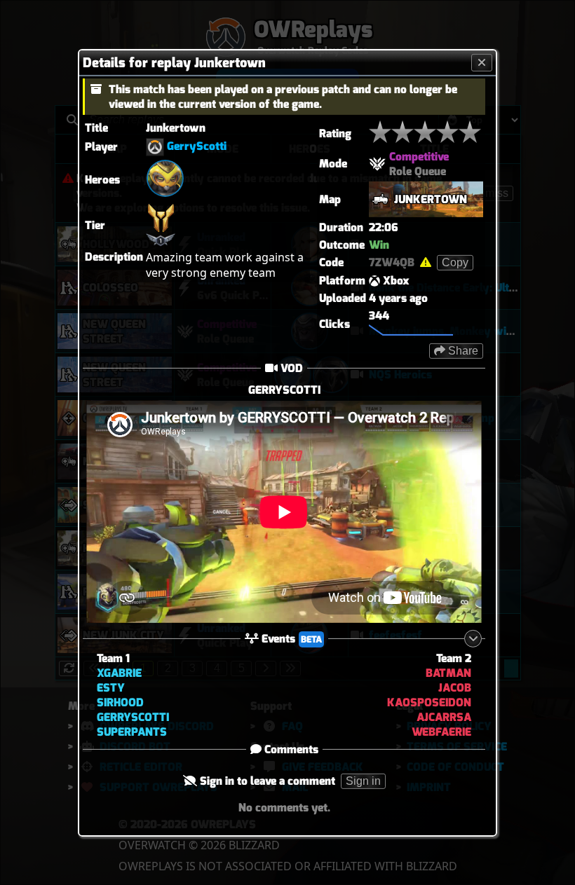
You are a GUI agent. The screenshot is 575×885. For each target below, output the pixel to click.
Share (461, 350)
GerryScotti (196, 146)
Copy (455, 262)
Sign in (363, 781)
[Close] (481, 62)
